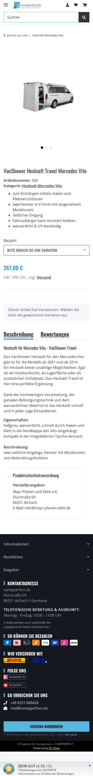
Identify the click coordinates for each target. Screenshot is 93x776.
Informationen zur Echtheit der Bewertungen (46, 774)
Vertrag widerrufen (46, 726)
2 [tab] (46, 147)
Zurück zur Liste (17, 35)
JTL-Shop (54, 748)
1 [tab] (42, 147)
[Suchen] (84, 17)
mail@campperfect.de (29, 708)
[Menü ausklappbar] (6, 3)
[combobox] (46, 250)
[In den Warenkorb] (7, 49)
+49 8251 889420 (24, 702)
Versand (44, 277)
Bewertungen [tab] (55, 334)
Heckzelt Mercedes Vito (42, 185)
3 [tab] (51, 147)
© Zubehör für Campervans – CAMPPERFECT (46, 744)
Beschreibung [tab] (18, 334)
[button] (67, 4)
